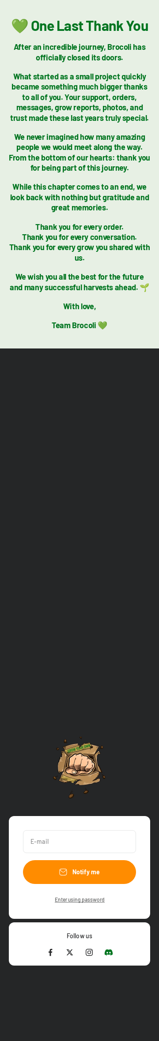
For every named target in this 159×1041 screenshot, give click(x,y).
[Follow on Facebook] (50, 952)
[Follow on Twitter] (69, 952)
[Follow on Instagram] (89, 952)
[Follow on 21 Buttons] (108, 952)
